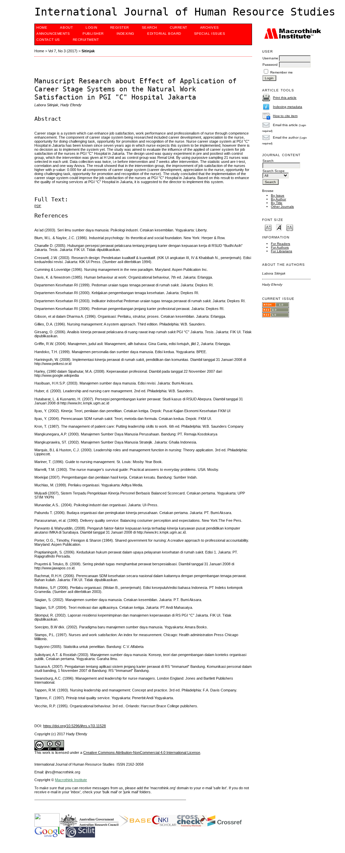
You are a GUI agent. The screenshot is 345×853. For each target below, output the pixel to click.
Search (149, 27)
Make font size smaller (268, 227)
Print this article (284, 97)
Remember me (281, 72)
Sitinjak (88, 51)
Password (270, 64)
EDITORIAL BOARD (164, 33)
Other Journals (282, 206)
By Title (276, 203)
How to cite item (285, 116)
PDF (37, 206)
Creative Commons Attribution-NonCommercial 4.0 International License (141, 752)
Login (91, 27)
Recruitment (86, 39)
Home (41, 27)
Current (178, 27)
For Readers (280, 244)
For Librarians (281, 251)
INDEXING (125, 33)
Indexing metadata (287, 107)
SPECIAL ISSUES (209, 33)
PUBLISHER (93, 33)
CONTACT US (48, 39)
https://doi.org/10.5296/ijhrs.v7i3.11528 (74, 726)
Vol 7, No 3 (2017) (62, 51)
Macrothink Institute (71, 780)
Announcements (53, 33)
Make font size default (279, 227)
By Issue (277, 195)
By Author (278, 199)
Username (270, 58)
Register (119, 27)
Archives (209, 27)
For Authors (280, 247)
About (66, 27)
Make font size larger (289, 227)
